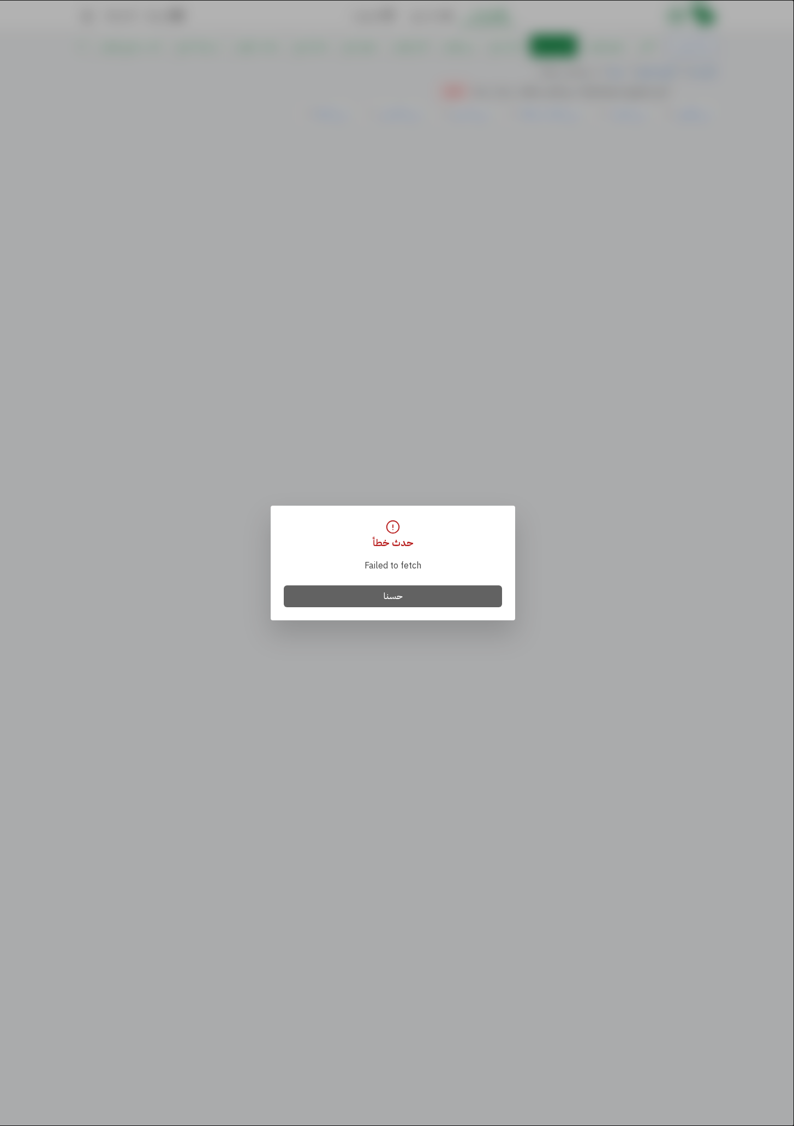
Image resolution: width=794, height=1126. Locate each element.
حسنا (393, 596)
